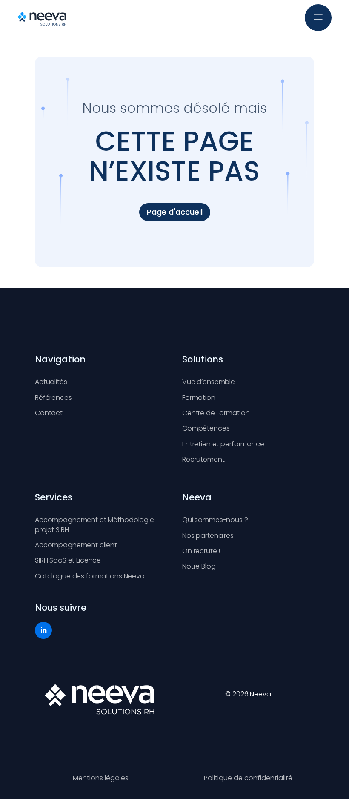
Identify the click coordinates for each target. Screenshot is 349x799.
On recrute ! (201, 551)
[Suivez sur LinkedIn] (43, 630)
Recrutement (203, 459)
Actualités (51, 382)
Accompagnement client (76, 545)
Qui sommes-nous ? (215, 520)
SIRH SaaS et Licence (68, 560)
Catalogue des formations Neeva (90, 576)
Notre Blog (199, 566)
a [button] (318, 18)
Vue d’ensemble (208, 382)
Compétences (205, 428)
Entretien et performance (223, 444)
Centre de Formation (215, 413)
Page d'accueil (175, 212)
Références (53, 397)
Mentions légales (101, 778)
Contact (49, 413)
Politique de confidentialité (248, 778)
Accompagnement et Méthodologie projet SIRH (94, 524)
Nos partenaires (208, 535)
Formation (198, 397)
